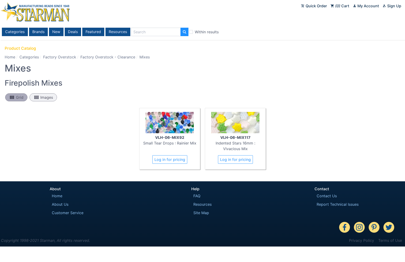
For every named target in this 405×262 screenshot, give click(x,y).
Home (10, 57)
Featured (93, 31)
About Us (60, 204)
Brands (38, 31)
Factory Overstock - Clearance (107, 57)
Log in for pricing (169, 159)
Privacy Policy (361, 240)
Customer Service (67, 212)
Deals (73, 31)
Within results (207, 32)
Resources (118, 31)
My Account (367, 6)
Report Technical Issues (338, 204)
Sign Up (393, 6)
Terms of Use (390, 240)
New (56, 31)
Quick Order (316, 6)
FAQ (196, 196)
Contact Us (327, 196)
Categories (15, 31)
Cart (343, 6)
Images (43, 97)
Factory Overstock (59, 57)
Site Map (201, 212)
